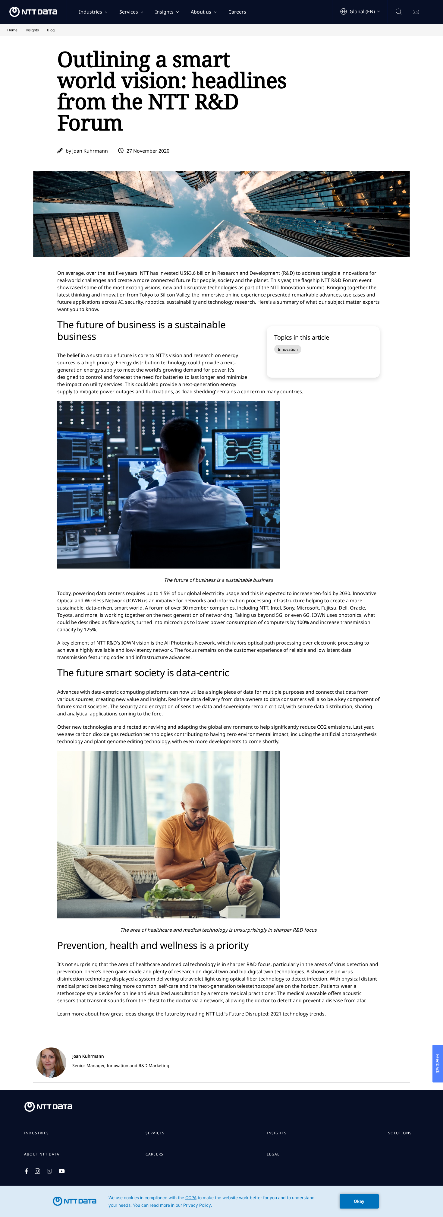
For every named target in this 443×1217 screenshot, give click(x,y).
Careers (237, 11)
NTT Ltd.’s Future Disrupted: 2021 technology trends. (266, 1013)
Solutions (400, 1133)
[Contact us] (416, 12)
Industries (90, 11)
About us (201, 11)
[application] (221, 1201)
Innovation (288, 349)
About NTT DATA (41, 1154)
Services (128, 11)
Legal (273, 1154)
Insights (164, 11)
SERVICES (155, 1133)
